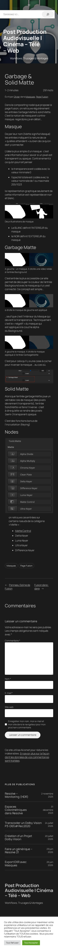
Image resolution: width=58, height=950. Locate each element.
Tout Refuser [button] (12, 942)
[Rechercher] (48, 14)
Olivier (17, 96)
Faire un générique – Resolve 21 (18, 850)
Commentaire (12, 640)
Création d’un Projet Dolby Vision (18, 837)
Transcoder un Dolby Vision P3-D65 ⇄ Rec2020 (23, 824)
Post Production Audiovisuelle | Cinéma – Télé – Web (25, 41)
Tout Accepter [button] (31, 942)
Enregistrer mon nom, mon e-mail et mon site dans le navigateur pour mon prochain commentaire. (26, 724)
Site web (9, 707)
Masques (30, 96)
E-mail (9, 692)
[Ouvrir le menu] (29, 5)
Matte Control (23, 531)
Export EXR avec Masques (16, 863)
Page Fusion (42, 96)
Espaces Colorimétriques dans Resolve (16, 810)
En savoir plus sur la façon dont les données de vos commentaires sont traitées (27, 757)
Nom (8, 678)
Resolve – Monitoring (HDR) (16, 795)
